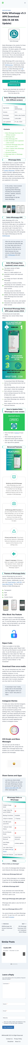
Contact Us (9, 1039)
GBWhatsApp (9, 65)
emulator (11, 917)
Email (5, 1011)
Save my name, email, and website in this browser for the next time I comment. (14, 1022)
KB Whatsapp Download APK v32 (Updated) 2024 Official (22, 928)
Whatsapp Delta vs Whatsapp (13, 154)
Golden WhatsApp (9, 170)
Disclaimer (10, 1041)
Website (5, 1018)
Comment (6, 983)
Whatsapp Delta (10, 137)
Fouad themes (11, 582)
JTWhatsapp (11, 255)
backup (17, 433)
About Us (17, 1041)
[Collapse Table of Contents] (23, 129)
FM (22, 68)
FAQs (6, 156)
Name (5, 1004)
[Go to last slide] (4, 954)
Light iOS (19, 582)
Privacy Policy (18, 1039)
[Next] (24, 954)
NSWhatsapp (6, 235)
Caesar (6, 950)
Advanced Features (11, 152)
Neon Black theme (7, 584)
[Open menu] (25, 3)
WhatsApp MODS (6, 10)
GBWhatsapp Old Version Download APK (7, 927)
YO (8, 68)
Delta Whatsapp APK (11, 139)
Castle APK (7, 948)
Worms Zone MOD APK (11, 788)
